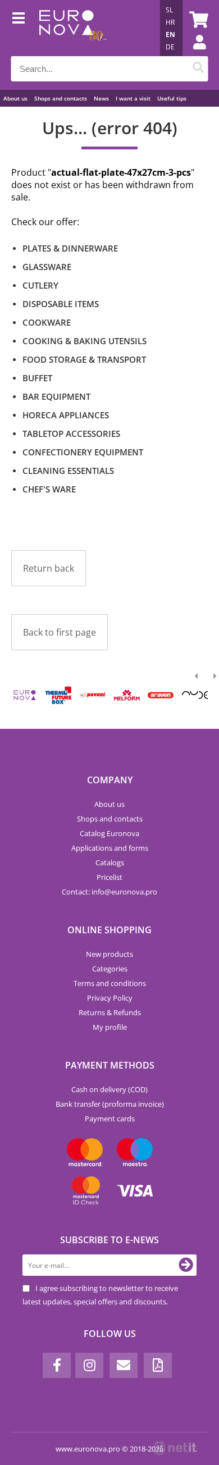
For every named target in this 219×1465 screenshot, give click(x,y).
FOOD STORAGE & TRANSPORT (84, 359)
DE (170, 47)
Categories (109, 969)
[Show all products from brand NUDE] (195, 695)
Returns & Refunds (110, 1012)
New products (109, 954)
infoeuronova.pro (124, 892)
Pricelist (109, 877)
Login (194, 53)
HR (170, 22)
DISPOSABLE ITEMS (60, 303)
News (101, 98)
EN (170, 34)
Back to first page (59, 632)
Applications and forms (109, 848)
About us (15, 98)
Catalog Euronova (109, 833)
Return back (48, 568)
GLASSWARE (46, 266)
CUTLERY (40, 285)
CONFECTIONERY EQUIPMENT (82, 452)
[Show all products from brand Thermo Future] (58, 695)
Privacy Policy (110, 998)
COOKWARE (46, 322)
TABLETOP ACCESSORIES (71, 433)
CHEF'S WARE (49, 489)
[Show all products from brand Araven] (161, 695)
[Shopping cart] (197, 19)
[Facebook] (57, 1365)
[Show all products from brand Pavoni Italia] (93, 695)
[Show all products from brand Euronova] (25, 695)
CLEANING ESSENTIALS (68, 470)
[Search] (198, 68)
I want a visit (133, 98)
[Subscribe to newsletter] (186, 1265)
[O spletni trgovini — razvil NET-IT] (175, 1448)
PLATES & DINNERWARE (70, 248)
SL (169, 10)
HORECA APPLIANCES (65, 415)
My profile (110, 1027)
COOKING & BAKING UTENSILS (84, 340)
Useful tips (171, 98)
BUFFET (37, 378)
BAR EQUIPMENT (56, 396)
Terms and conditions (110, 983)
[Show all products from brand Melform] (126, 695)
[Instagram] (89, 1365)
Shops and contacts (60, 98)
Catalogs (109, 862)
